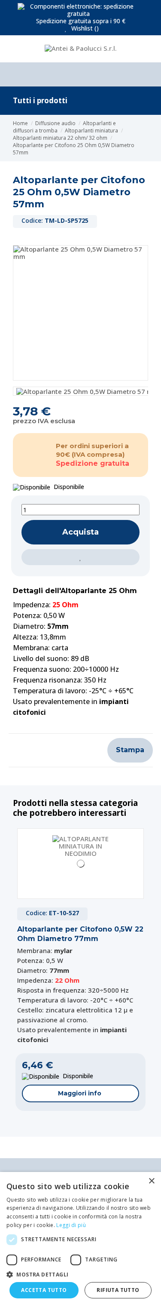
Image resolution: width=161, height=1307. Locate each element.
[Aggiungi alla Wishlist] (80, 557)
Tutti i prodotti (40, 100)
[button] (80, 1274)
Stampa (130, 750)
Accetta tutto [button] (44, 1290)
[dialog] (80, 1239)
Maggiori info (79, 1093)
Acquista (80, 532)
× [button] (151, 1181)
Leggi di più (71, 1225)
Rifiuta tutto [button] (118, 1290)
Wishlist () (84, 28)
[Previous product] (145, 138)
